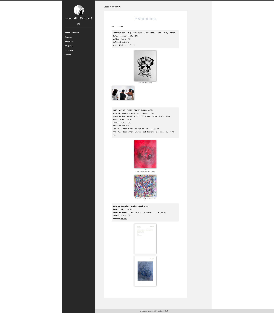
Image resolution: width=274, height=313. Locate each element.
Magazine (69, 46)
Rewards (68, 37)
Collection (69, 50)
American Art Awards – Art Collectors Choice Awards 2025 (141, 116)
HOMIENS (124, 219)
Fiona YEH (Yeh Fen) (79, 18)
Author (160, 311)
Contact (68, 54)
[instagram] (78, 24)
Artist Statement (72, 32)
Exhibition (69, 41)
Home (106, 6)
